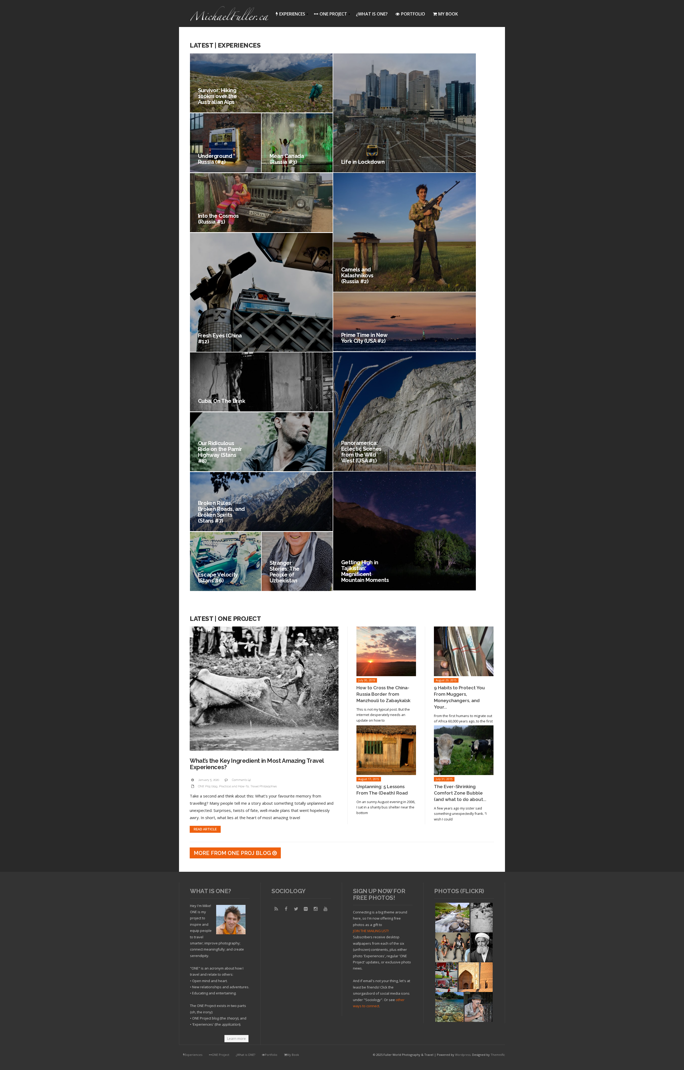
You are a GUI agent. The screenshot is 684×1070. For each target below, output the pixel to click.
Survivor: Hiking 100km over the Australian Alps (217, 96)
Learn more (236, 1038)
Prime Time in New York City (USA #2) (364, 338)
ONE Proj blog (207, 786)
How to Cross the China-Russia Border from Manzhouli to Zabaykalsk (383, 694)
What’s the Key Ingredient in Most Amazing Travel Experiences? (257, 764)
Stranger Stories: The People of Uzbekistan (285, 572)
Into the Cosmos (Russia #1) (218, 219)
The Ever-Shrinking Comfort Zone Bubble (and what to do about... (460, 793)
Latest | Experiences (225, 45)
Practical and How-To (234, 786)
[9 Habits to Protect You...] (463, 651)
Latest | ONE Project (225, 618)
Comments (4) (241, 780)
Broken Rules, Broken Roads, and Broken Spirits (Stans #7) (221, 512)
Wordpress (463, 1055)
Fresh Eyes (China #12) (220, 338)
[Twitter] (296, 909)
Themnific (498, 1055)
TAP (439, 1017)
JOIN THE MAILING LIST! (371, 930)
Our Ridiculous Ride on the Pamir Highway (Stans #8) (220, 452)
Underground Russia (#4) (215, 159)
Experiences (289, 15)
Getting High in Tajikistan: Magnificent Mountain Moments (365, 571)
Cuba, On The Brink (221, 401)
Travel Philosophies (263, 786)
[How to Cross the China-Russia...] (386, 651)
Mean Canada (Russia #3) (287, 159)
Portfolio (413, 14)
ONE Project (329, 15)
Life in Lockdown (363, 162)
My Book (448, 14)
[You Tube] (326, 909)
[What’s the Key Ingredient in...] (264, 689)
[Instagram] (316, 909)
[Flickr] (306, 909)
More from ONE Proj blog (233, 853)
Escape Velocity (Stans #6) (218, 577)
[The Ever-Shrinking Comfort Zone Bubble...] (463, 750)
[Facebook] (286, 909)
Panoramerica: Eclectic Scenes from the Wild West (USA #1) (361, 452)
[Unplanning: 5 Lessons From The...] (386, 750)
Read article (205, 829)
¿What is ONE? (372, 14)
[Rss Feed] (276, 909)
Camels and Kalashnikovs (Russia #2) (357, 275)
